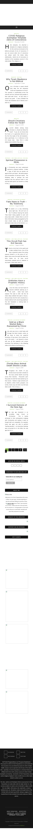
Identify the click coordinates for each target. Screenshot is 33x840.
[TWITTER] (18, 752)
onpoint (11, 42)
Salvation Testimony (19, 199)
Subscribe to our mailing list (14, 476)
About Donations (12, 811)
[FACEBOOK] (5, 752)
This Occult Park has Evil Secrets (16, 242)
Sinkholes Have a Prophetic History (16, 282)
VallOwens (22, 825)
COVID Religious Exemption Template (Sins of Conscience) (16, 38)
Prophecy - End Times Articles (13, 158)
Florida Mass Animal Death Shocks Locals (16, 365)
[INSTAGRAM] (5, 756)
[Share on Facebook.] (19, 71)
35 (20, 450)
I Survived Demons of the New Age (16, 406)
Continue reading (16, 64)
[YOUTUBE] (18, 756)
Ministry (16, 33)
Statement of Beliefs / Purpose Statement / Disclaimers (16, 815)
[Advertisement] (16, 557)
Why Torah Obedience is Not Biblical (16, 80)
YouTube (19, 77)
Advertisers (22, 811)
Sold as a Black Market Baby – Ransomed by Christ (16, 324)
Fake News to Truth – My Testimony (16, 203)
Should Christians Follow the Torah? (16, 122)
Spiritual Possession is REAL (16, 161)
